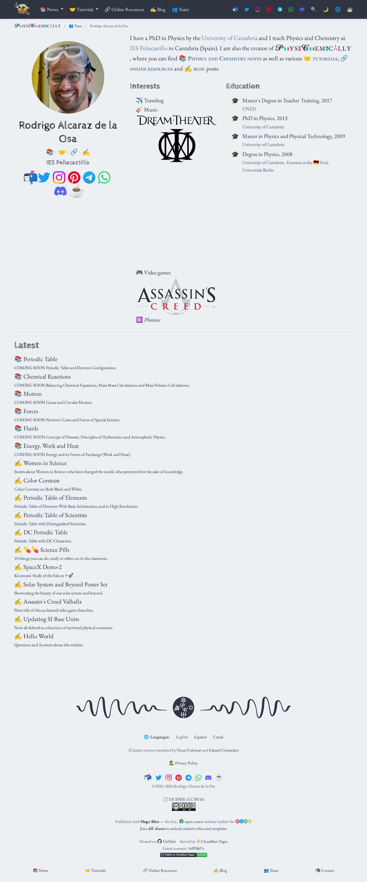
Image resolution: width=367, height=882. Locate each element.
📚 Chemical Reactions (42, 376)
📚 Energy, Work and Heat (46, 446)
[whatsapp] (104, 178)
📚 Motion (28, 394)
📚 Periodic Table (35, 359)
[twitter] (44, 178)
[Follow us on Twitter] (246, 9)
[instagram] (59, 178)
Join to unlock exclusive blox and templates (183, 828)
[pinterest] (74, 178)
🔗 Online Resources (160, 870)
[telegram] (89, 178)
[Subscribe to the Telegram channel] (280, 9)
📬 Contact (324, 870)
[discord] (60, 191)
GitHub (169, 841)
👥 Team (75, 25)
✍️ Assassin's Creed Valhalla (48, 601)
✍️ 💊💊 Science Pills (41, 550)
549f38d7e (196, 848)
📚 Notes (40, 870)
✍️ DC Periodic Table (41, 532)
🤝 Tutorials (95, 870)
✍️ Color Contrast (36, 480)
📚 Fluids (26, 428)
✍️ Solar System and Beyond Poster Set (60, 584)
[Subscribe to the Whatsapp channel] (291, 9)
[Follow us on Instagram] (258, 9)
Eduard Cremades (223, 750)
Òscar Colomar (189, 750)
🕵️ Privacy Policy (183, 763)
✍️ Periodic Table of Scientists (50, 515)
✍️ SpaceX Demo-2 (38, 567)
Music (150, 109)
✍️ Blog (220, 870)
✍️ (194, 68)
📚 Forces (26, 411)
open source (193, 821)
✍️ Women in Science (40, 463)
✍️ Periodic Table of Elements (50, 497)
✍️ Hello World (33, 636)
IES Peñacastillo (148, 48)
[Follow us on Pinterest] (269, 9)
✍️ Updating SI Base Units (46, 619)
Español (200, 737)
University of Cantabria (229, 38)
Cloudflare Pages (214, 841)
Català (218, 737)
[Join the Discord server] (302, 9)
